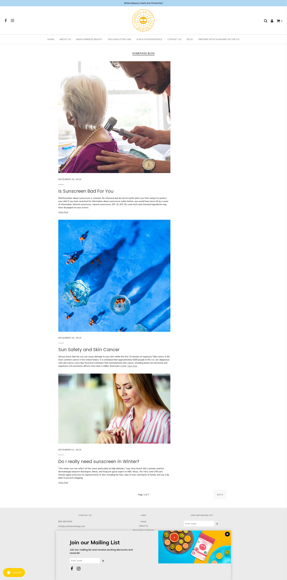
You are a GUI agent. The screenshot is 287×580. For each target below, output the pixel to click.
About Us (65, 39)
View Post (63, 212)
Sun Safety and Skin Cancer (89, 349)
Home (50, 39)
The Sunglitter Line (119, 39)
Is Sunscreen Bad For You (85, 191)
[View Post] (114, 117)
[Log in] (270, 21)
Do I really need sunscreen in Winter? (98, 461)
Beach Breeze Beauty (89, 39)
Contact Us (174, 39)
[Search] (264, 21)
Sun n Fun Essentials (149, 39)
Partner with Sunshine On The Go (218, 39)
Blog (190, 39)
